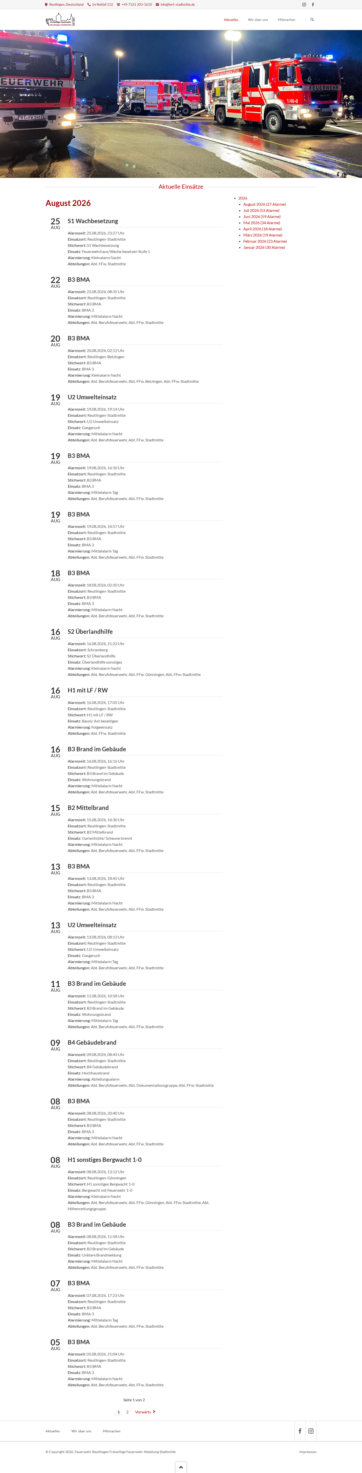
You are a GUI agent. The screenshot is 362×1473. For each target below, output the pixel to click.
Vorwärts (143, 1411)
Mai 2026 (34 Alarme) (261, 222)
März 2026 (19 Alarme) (262, 235)
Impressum (307, 1452)
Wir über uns (81, 1431)
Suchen (312, 20)
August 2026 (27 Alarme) (264, 204)
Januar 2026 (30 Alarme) (264, 247)
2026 (242, 198)
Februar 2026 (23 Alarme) (265, 241)
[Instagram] (304, 4)
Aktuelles (53, 1431)
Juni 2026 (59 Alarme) (262, 216)
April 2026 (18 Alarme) (262, 228)
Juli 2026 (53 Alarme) (261, 210)
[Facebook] (313, 4)
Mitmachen (111, 1431)
